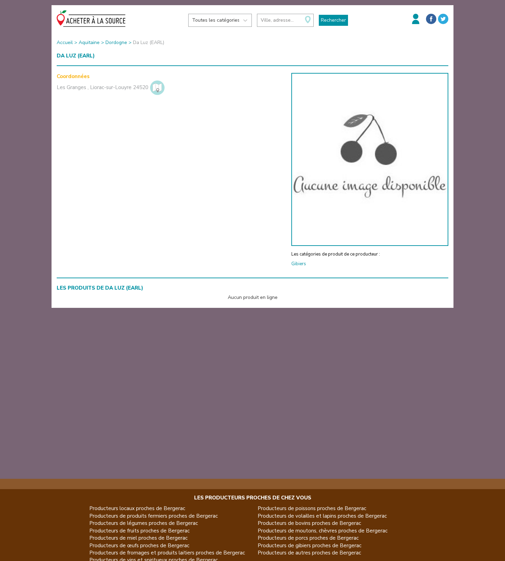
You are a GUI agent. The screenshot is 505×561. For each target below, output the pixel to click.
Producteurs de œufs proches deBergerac (139, 545)
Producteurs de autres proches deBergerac (309, 552)
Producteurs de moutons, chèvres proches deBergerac (323, 530)
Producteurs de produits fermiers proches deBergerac (153, 516)
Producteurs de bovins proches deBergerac (309, 523)
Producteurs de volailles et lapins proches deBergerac (322, 516)
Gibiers (298, 264)
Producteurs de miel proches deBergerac (138, 538)
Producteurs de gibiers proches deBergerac (309, 545)
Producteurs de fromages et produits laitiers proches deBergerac (167, 552)
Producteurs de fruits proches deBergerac (139, 530)
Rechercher (333, 20)
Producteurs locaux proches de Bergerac (137, 508)
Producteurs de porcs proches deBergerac (308, 538)
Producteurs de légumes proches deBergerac (143, 523)
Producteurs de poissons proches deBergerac (312, 508)
